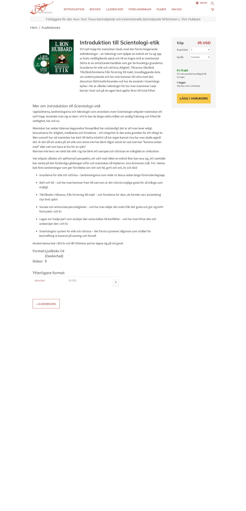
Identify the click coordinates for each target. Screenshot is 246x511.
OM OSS (176, 9)
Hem (34, 27)
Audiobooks (50, 27)
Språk (180, 57)
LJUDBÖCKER (114, 9)
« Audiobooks (46, 304)
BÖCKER (95, 9)
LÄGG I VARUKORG (194, 98)
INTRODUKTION (74, 9)
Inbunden (40, 280)
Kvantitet (182, 50)
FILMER (161, 9)
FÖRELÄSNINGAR (140, 9)
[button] (55, 56)
